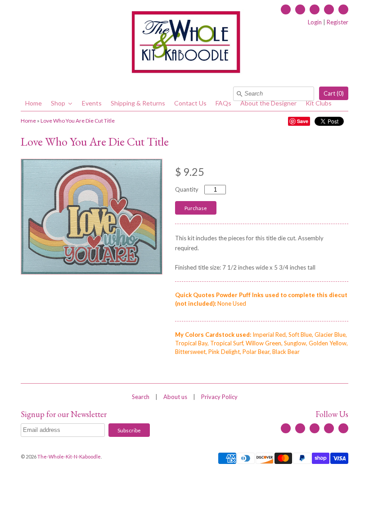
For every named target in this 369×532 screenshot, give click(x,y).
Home (28, 120)
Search (140, 396)
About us (175, 396)
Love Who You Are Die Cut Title (77, 120)
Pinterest (343, 9)
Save (302, 121)
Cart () (334, 93)
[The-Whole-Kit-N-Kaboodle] (184, 43)
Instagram (329, 9)
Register (337, 22)
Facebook (286, 9)
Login (315, 22)
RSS (300, 9)
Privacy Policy (219, 396)
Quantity (186, 189)
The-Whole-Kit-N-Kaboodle (69, 456)
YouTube (315, 9)
